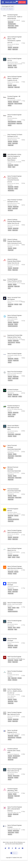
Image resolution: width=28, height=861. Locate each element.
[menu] (3, 2)
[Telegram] (12, 848)
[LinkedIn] (9, 848)
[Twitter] (5, 848)
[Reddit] (19, 848)
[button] (7, 9)
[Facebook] (15, 848)
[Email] (22, 848)
